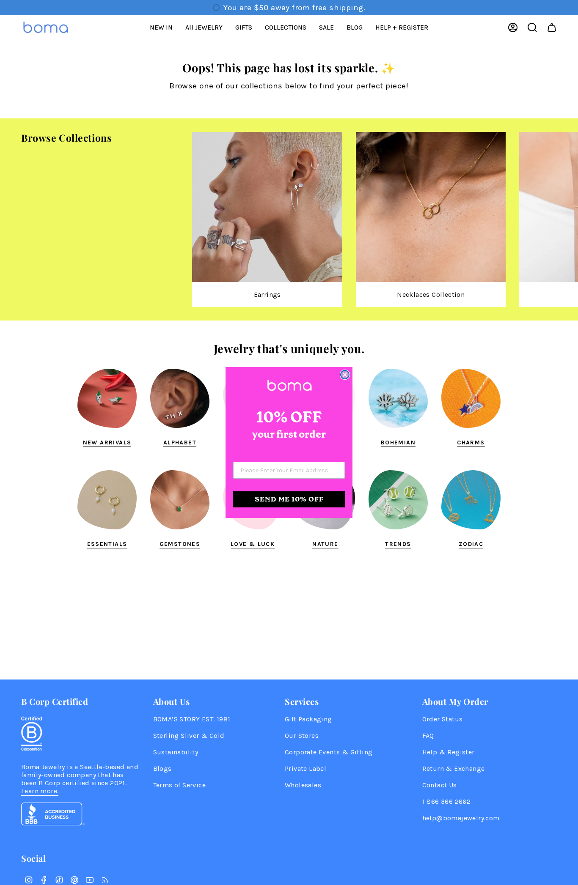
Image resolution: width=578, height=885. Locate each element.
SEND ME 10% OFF (289, 499)
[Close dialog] (345, 374)
